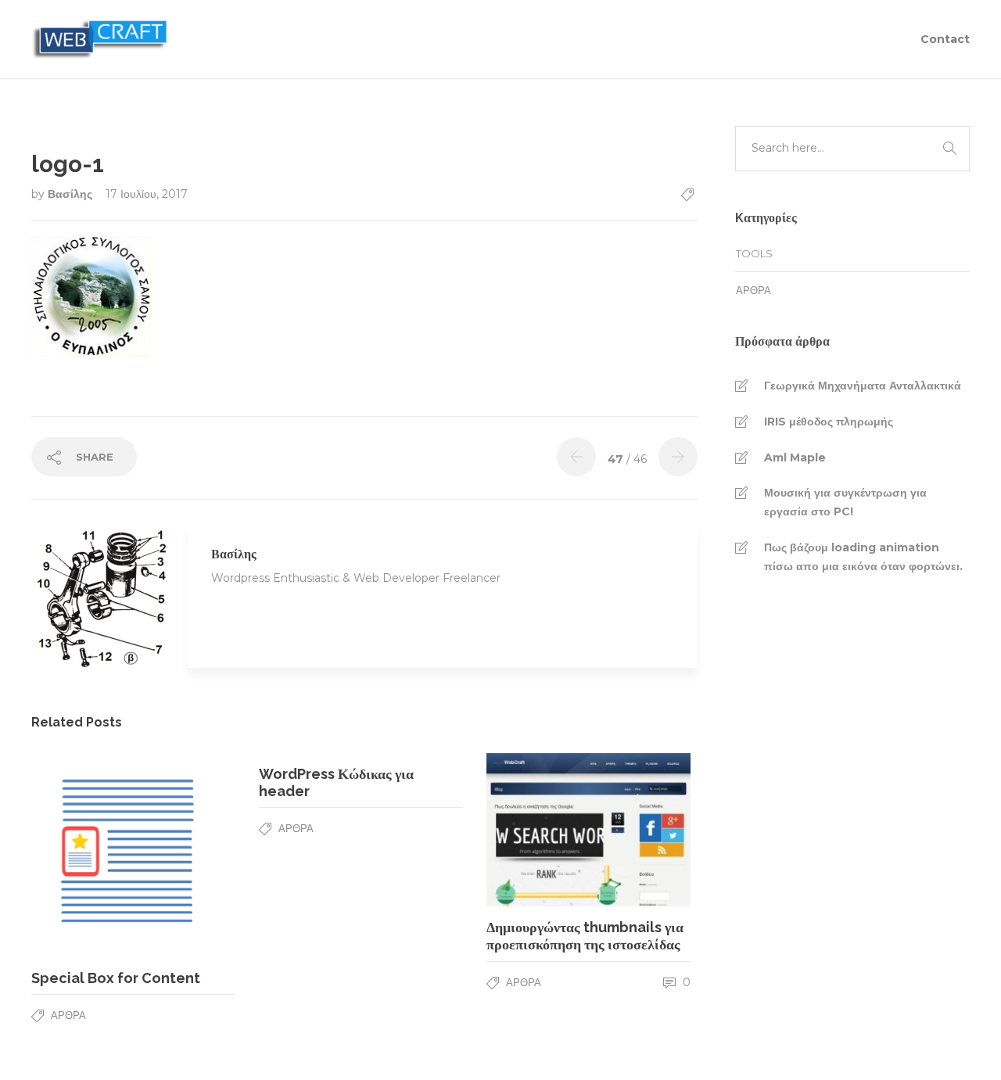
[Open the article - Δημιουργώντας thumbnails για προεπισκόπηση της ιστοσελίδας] (537, 829)
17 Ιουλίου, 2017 (147, 194)
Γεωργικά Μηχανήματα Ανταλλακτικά (862, 386)
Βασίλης (71, 194)
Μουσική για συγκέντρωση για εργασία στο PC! (845, 502)
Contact (945, 39)
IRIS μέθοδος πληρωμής (828, 421)
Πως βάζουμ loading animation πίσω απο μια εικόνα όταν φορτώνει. (863, 556)
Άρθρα (68, 1015)
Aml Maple (795, 457)
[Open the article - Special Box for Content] (82, 855)
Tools (754, 253)
